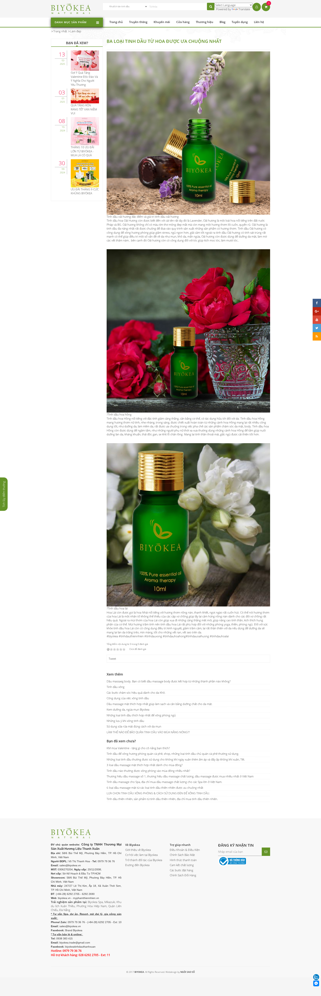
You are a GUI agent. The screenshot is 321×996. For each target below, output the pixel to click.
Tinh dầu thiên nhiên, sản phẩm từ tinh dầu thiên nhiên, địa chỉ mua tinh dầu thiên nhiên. (162, 799)
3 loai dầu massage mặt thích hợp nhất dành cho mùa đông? (145, 765)
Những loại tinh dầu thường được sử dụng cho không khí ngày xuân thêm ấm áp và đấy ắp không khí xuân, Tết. (176, 759)
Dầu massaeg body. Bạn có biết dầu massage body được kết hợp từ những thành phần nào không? (169, 681)
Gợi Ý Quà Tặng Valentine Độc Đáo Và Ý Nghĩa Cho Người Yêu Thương (84, 78)
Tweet (112, 658)
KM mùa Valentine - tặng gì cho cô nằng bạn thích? (138, 748)
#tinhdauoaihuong (197, 636)
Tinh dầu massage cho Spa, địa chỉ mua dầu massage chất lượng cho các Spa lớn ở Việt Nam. (164, 782)
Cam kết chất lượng (182, 865)
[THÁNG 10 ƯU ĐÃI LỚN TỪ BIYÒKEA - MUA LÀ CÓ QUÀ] (85, 131)
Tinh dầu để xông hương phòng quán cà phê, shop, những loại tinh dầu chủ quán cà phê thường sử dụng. (173, 753)
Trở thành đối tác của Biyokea (143, 860)
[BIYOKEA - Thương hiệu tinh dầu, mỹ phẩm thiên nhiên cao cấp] (71, 8)
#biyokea (112, 636)
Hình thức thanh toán (183, 860)
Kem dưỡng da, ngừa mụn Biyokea (128, 709)
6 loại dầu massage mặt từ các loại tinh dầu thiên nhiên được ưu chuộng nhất (155, 787)
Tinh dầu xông (115, 687)
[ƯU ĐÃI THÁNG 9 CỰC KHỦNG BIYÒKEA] (85, 173)
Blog (222, 22)
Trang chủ (116, 22)
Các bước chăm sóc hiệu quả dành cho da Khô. (136, 692)
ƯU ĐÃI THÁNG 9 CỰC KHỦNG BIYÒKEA (85, 191)
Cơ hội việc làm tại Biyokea (141, 855)
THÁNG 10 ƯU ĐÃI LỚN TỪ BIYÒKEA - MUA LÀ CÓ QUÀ (82, 151)
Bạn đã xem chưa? (121, 741)
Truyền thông (138, 22)
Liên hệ (259, 22)
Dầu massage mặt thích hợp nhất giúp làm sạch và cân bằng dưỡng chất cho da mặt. (160, 704)
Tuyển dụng (240, 22)
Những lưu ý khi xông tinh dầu (125, 721)
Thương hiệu (204, 22)
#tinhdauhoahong (174, 636)
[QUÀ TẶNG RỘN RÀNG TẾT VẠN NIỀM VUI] (85, 95)
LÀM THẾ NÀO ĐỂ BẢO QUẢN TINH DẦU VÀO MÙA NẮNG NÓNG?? (148, 732)
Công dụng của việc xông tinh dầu (128, 698)
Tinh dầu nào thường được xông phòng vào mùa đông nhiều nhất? (148, 771)
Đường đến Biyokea (137, 865)
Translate (244, 9)
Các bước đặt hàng (181, 870)
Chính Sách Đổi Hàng (183, 875)
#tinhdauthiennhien (131, 636)
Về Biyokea (132, 845)
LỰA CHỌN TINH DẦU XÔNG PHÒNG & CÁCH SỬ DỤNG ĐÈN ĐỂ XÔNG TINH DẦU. (158, 793)
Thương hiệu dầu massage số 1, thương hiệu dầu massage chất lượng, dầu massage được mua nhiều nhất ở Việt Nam (180, 776)
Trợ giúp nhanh (180, 845)
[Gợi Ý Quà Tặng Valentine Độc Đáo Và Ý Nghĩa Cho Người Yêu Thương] (85, 60)
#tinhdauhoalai (219, 636)
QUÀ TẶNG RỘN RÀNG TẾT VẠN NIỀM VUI (84, 109)
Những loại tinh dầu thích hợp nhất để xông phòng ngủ (141, 715)
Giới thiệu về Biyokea (138, 850)
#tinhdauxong (153, 636)
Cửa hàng (182, 22)
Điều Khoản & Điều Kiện (185, 850)
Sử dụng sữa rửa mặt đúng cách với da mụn (134, 726)
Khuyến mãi (162, 22)
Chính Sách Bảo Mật (182, 855)
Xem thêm (115, 674)
